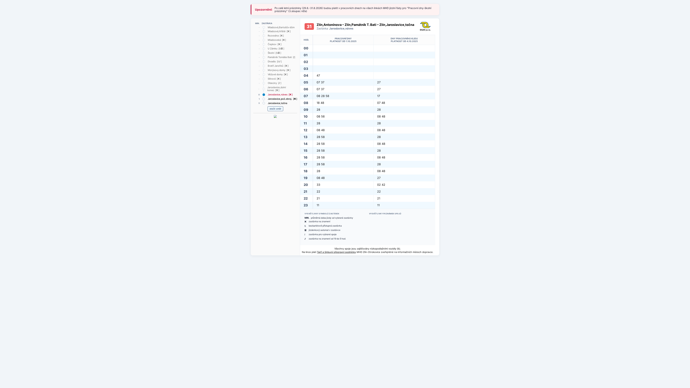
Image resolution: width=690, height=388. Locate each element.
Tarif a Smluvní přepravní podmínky (336, 252)
